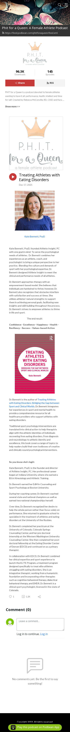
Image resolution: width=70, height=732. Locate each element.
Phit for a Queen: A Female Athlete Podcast (35, 28)
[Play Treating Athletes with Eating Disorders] (13, 177)
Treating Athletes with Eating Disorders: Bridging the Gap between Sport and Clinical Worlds (34, 403)
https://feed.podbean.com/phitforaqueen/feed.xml (31, 32)
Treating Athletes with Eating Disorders (39, 177)
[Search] (60, 4)
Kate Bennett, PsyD (34, 236)
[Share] (39, 596)
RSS (52, 82)
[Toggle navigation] (66, 4)
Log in (44, 634)
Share (21, 82)
